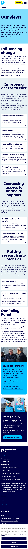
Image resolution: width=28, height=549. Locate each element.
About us (5, 7)
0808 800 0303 (8, 461)
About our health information (10, 518)
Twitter (3, 511)
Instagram (8, 511)
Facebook (1, 511)
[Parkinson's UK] (3, 3)
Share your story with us (12, 437)
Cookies (3, 524)
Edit (14, 538)
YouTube (6, 511)
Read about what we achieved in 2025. (13, 75)
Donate (18, 2)
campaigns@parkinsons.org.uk (13, 388)
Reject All (14, 542)
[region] (14, 536)
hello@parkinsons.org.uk (11, 467)
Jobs (2, 515)
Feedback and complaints (9, 521)
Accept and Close (14, 546)
